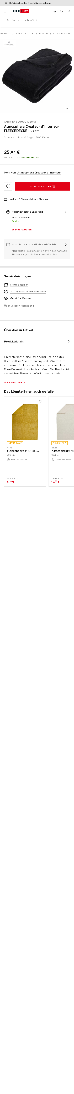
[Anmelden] (54, 11)
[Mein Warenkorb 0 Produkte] (68, 11)
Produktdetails (14, 341)
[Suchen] (8, 20)
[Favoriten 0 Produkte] (61, 11)
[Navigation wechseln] (6, 11)
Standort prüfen (21, 229)
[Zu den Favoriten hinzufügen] (8, 186)
